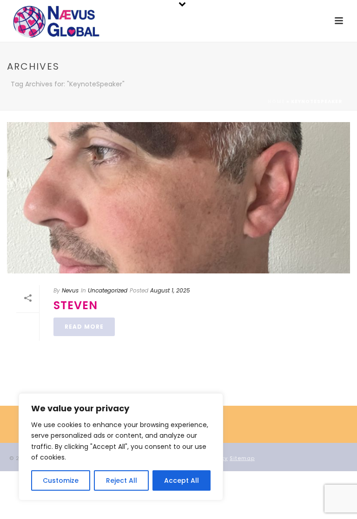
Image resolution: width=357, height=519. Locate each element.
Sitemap (242, 458)
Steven (75, 305)
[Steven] (178, 197)
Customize (61, 480)
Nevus (70, 290)
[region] (121, 446)
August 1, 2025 (170, 290)
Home (276, 101)
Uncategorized (107, 290)
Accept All (181, 480)
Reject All (121, 480)
